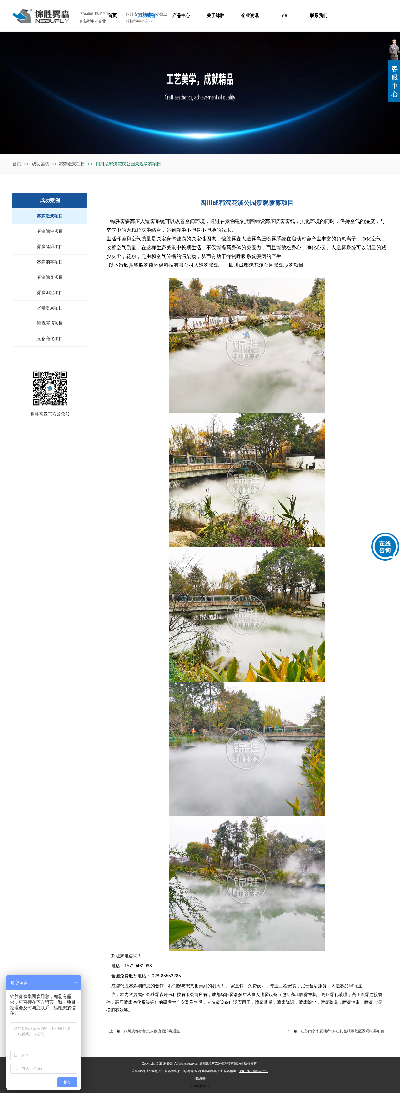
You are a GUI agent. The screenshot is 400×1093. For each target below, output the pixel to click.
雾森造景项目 (72, 164)
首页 (16, 164)
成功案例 (41, 164)
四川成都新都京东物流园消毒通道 (152, 1031)
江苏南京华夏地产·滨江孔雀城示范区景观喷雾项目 (342, 1031)
